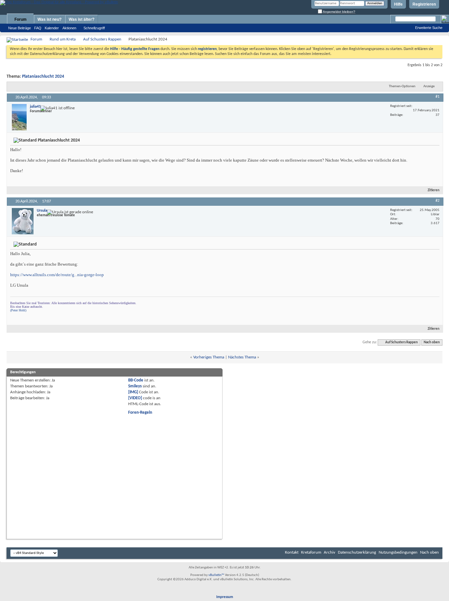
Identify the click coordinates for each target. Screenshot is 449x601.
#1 (437, 97)
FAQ (37, 28)
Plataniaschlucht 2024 (43, 76)
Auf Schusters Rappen (102, 39)
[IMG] (133, 392)
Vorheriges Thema (208, 357)
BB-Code (135, 380)
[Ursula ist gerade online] (23, 221)
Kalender (52, 28)
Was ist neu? (49, 19)
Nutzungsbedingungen (398, 552)
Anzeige (429, 86)
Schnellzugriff (94, 28)
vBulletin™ (216, 575)
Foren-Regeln (140, 412)
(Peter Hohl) (18, 310)
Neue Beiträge (19, 28)
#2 (437, 201)
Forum (20, 19)
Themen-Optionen (402, 86)
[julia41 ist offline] (19, 117)
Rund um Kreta (63, 39)
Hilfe (398, 4)
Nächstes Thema (242, 357)
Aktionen (69, 28)
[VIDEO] (135, 398)
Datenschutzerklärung (357, 552)
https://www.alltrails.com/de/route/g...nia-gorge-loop (57, 274)
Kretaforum (311, 552)
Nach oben (432, 342)
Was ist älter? (81, 19)
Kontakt (291, 552)
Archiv (329, 552)
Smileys (135, 386)
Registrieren (424, 4)
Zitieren (433, 190)
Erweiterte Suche (428, 28)
